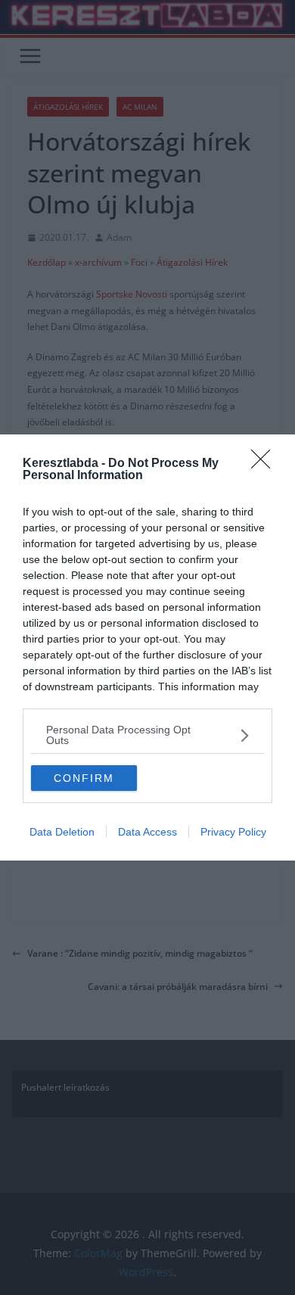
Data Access (147, 832)
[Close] (265, 464)
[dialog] (147, 647)
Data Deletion (62, 832)
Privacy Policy (233, 832)
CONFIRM (84, 778)
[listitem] (147, 735)
